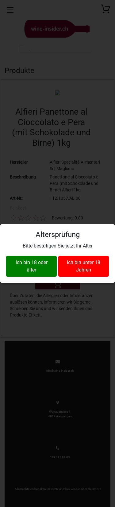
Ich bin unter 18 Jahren (83, 266)
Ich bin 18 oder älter (32, 266)
